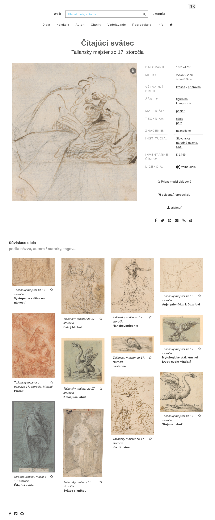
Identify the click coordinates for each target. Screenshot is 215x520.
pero (179, 123)
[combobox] (106, 14)
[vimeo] (17, 513)
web (57, 14)
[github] (23, 513)
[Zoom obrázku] (74, 132)
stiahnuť (175, 207)
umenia (158, 14)
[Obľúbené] (171, 24)
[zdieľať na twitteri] (162, 220)
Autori (80, 24)
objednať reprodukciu (175, 194)
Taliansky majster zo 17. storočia (107, 52)
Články (96, 24)
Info (161, 24)
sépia (179, 118)
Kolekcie (62, 24)
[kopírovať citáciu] (191, 220)
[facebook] (11, 513)
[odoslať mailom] (177, 221)
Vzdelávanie (117, 24)
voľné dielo (188, 166)
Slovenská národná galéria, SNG (187, 143)
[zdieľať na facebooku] (155, 220)
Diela (46, 24)
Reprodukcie (141, 24)
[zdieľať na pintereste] (169, 220)
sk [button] (192, 6)
